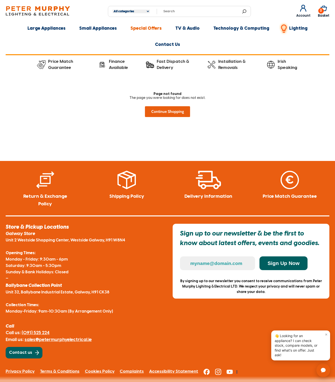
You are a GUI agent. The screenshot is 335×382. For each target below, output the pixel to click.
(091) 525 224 (36, 332)
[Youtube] (232, 372)
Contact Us (167, 44)
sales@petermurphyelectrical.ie (58, 339)
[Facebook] (209, 372)
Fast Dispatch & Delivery (173, 64)
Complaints (132, 371)
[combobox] (200, 11)
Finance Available (118, 64)
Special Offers (146, 28)
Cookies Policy (100, 371)
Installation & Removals (231, 64)
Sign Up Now (283, 263)
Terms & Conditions (59, 371)
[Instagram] (221, 372)
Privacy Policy (20, 371)
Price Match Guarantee (60, 64)
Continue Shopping (167, 111)
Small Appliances (98, 28)
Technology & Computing (241, 28)
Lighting (298, 28)
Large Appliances (46, 28)
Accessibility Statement (173, 371)
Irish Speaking (287, 64)
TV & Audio (187, 28)
